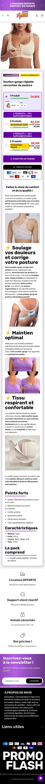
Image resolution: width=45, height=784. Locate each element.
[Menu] (3, 15)
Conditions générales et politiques (22, 779)
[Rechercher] (8, 15)
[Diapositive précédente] (2, 5)
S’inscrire (34, 681)
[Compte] (36, 15)
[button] (22, 101)
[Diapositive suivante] (42, 5)
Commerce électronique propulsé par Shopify (29, 774)
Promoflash (9, 774)
